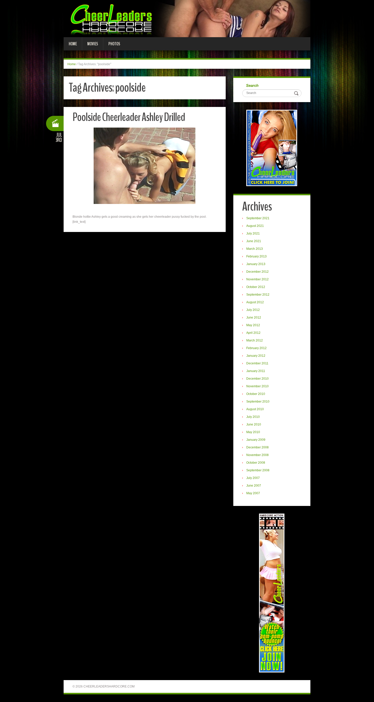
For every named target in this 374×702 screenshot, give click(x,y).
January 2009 (255, 440)
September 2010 (257, 401)
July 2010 (253, 417)
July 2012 (253, 310)
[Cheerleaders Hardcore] (187, 18)
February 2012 (256, 348)
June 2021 (253, 241)
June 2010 (253, 424)
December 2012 (257, 271)
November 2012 (257, 279)
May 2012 (253, 325)
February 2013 (256, 256)
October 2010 (255, 394)
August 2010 (255, 409)
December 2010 (257, 378)
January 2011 (255, 371)
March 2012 (254, 340)
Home (73, 44)
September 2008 (257, 470)
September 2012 (257, 294)
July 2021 (253, 233)
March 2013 (254, 249)
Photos (114, 44)
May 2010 (253, 432)
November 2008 (257, 455)
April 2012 (253, 333)
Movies (92, 44)
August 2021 (255, 226)
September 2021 (257, 218)
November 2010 (257, 386)
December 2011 (257, 363)
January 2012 (255, 355)
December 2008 (257, 447)
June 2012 (253, 317)
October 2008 (255, 462)
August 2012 (255, 302)
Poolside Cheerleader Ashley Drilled (129, 117)
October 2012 (255, 287)
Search (252, 85)
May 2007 (253, 493)
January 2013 (255, 264)
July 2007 (253, 478)
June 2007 (253, 485)
